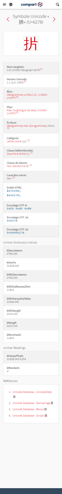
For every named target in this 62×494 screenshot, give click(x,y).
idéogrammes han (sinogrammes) (27, 126)
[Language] (11, 4)
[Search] (57, 4)
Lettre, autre (14, 141)
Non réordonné (16, 166)
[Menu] (4, 4)
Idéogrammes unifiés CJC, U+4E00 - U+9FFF (27, 96)
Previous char (8, 19)
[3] (17, 97)
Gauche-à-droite (16, 153)
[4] (8, 128)
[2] (25, 81)
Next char (54, 19)
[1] (41, 69)
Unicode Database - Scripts (28, 415)
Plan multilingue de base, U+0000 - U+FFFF (27, 111)
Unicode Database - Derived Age (31, 403)
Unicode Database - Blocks (28, 409)
